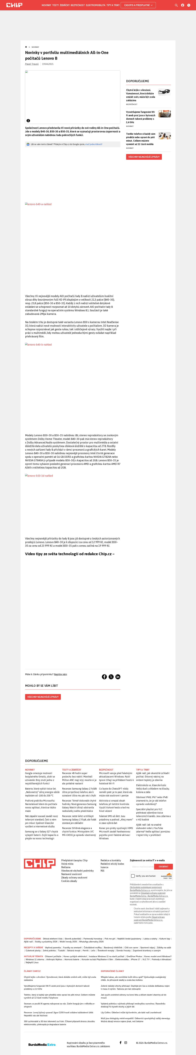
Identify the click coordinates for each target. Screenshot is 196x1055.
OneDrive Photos (134, 956)
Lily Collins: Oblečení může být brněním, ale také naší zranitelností (131, 1012)
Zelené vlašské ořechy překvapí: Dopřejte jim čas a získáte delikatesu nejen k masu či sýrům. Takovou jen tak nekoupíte (135, 987)
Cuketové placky (33, 950)
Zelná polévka (49, 950)
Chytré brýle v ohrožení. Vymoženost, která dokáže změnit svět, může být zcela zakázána (140, 95)
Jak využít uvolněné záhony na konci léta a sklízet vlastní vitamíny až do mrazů (133, 996)
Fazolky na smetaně (72, 947)
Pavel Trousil (32, 64)
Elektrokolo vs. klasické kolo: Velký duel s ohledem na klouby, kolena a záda (152, 788)
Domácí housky (124, 950)
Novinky (46, 5)
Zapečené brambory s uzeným (147, 950)
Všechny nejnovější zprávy (43, 697)
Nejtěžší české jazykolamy (129, 938)
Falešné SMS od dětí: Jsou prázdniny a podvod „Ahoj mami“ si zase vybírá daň (116, 819)
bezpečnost (106, 769)
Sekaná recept (73, 950)
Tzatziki (61, 950)
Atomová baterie (71, 959)
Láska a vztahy (150, 938)
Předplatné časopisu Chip (74, 860)
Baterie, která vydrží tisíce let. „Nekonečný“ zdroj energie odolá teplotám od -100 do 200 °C (42, 792)
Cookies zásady (69, 881)
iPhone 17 (135, 959)
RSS (102, 870)
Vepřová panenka (53, 947)
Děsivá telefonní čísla (52, 938)
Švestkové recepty (106, 950)
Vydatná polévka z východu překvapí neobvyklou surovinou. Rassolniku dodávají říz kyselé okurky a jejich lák (133, 1005)
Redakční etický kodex (112, 863)
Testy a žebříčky (71, 769)
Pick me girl (110, 938)
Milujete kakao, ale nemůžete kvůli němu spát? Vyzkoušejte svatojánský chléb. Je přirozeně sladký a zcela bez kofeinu (133, 978)
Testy (55, 5)
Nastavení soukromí (71, 874)
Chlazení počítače (53, 956)
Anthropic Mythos (54, 959)
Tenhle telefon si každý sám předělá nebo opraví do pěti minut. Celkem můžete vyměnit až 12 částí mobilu (140, 139)
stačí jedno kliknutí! (93, 144)
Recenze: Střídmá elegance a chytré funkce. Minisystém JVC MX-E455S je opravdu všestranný (79, 831)
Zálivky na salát (164, 947)
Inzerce (104, 867)
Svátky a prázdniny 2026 (46, 941)
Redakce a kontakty (111, 860)
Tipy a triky (113, 5)
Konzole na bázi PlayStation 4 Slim (97, 959)
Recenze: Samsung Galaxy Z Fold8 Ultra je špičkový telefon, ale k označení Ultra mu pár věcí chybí (79, 792)
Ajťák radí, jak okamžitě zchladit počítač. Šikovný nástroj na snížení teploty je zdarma (152, 776)
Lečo (93, 950)
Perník (86, 950)
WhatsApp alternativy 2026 (91, 941)
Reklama (65, 867)
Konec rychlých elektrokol (75, 956)
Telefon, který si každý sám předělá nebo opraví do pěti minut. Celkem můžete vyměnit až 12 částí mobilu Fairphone (59, 996)
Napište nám (60, 674)
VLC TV (146, 959)
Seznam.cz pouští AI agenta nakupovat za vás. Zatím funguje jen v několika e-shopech (59, 1005)
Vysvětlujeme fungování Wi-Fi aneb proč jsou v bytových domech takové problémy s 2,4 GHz (140, 117)
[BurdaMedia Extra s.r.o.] (40, 864)
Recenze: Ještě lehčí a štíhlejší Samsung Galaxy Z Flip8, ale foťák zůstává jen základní (79, 819)
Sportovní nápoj (147, 947)
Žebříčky (65, 5)
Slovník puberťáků (73, 938)
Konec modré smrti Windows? (157, 956)
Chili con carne (131, 947)
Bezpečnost (78, 5)
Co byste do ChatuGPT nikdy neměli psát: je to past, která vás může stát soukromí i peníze (115, 792)
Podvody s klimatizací (161, 959)
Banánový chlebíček (113, 947)
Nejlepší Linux (32, 962)
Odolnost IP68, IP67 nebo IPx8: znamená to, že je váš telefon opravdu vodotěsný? (152, 800)
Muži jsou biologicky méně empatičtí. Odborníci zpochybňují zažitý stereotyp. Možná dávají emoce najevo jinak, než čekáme (135, 1020)
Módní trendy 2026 (68, 941)
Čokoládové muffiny (93, 947)
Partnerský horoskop (93, 938)
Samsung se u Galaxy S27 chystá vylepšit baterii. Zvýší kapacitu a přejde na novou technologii (41, 835)
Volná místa (67, 863)
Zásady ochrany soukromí (74, 877)
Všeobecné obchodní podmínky (77, 870)
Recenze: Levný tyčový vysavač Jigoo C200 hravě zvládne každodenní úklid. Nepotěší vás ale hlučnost (59, 1014)
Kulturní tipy (164, 938)
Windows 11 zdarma (35, 959)
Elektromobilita (95, 5)
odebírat (163, 866)
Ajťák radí (28, 941)
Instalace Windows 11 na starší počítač (106, 956)
